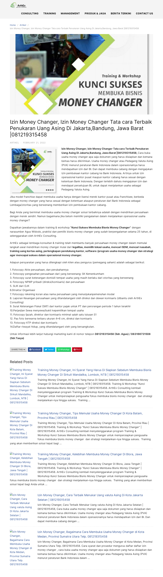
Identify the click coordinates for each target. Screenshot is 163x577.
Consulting (30, 13)
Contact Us (144, 13)
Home (13, 25)
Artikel (23, 25)
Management (70, 13)
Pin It (78, 349)
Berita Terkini (121, 13)
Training (49, 13)
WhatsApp (64, 349)
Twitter (50, 349)
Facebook (36, 349)
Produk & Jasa (95, 13)
